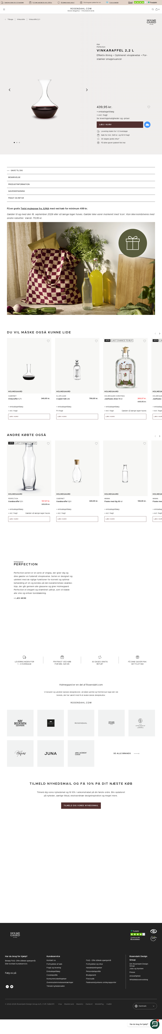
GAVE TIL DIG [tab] (17, 170)
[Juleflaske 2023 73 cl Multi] (143, 397)
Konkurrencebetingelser (56, 979)
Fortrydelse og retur (94, 964)
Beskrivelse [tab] (14, 177)
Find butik (90, 979)
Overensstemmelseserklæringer (60, 982)
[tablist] (81, 184)
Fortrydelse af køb (54, 964)
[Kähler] (50, 723)
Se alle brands (122, 753)
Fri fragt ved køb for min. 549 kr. (42, 2)
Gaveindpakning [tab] (16, 191)
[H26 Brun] (94, 397)
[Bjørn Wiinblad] (20, 753)
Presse (132, 972)
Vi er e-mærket (113, 2)
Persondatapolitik (93, 971)
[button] (19, 142)
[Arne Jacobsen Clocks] (81, 753)
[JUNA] (50, 753)
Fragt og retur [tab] (16, 198)
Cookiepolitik (52, 975)
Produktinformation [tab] (19, 184)
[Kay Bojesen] (20, 723)
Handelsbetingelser (94, 968)
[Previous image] (9, 89)
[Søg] (152, 9)
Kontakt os (51, 960)
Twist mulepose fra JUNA (35, 209)
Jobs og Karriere (136, 969)
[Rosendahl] (81, 723)
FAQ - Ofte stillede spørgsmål (98, 960)
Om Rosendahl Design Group (138, 965)
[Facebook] (7, 986)
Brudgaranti (91, 975)
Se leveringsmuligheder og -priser (113, 118)
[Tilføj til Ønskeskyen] (147, 124)
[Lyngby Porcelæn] (141, 723)
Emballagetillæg (53, 971)
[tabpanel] (81, 262)
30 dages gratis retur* (68, 2)
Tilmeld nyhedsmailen (56, 986)
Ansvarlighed (134, 976)
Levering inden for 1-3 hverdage (14, 2)
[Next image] (87, 89)
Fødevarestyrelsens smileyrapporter (101, 982)
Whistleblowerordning (138, 980)
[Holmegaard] (111, 723)
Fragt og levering (54, 968)
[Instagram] (11, 986)
